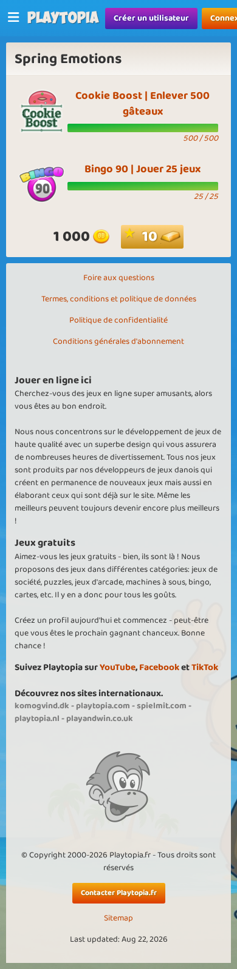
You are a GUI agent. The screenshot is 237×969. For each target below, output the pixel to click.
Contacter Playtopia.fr (119, 893)
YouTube (118, 667)
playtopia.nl (37, 718)
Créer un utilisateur (151, 18)
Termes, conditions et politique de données (118, 299)
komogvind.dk (42, 705)
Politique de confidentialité (118, 320)
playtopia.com (103, 705)
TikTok (204, 667)
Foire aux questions (118, 277)
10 (151, 237)
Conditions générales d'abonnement (118, 341)
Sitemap (118, 918)
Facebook (159, 667)
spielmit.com (162, 705)
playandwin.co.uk (99, 718)
